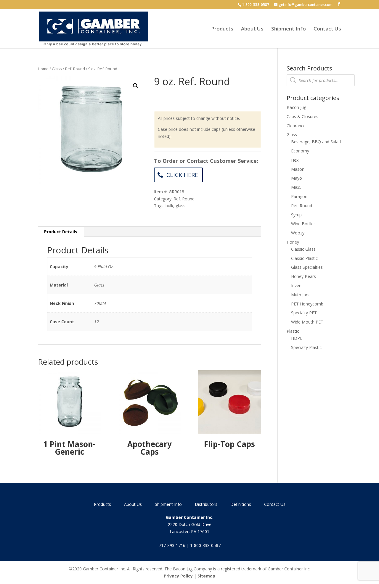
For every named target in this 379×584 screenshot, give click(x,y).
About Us (252, 29)
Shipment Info (288, 29)
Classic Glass (303, 249)
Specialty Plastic (306, 347)
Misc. (296, 187)
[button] (135, 86)
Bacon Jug (296, 107)
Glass (57, 68)
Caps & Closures (302, 116)
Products (222, 29)
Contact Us (327, 29)
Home (43, 68)
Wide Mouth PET (307, 322)
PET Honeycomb (307, 304)
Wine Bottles (303, 223)
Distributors (206, 504)
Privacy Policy (178, 576)
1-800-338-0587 (255, 4)
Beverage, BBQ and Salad (316, 141)
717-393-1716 (172, 545)
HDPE (296, 338)
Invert (296, 285)
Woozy (297, 233)
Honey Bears (303, 276)
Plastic (293, 331)
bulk (169, 205)
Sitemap (206, 576)
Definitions (240, 504)
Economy (300, 151)
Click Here (182, 175)
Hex (294, 160)
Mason (297, 169)
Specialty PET (304, 313)
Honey (293, 242)
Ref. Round (75, 68)
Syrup (296, 215)
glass (180, 205)
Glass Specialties (307, 267)
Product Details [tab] (60, 231)
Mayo (296, 178)
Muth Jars (300, 294)
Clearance (296, 125)
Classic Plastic (304, 258)
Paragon (299, 196)
